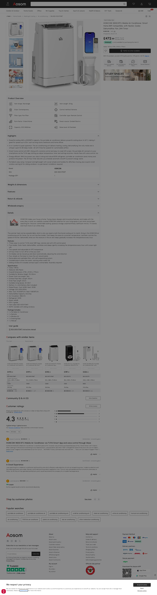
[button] (3, 591)
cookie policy (24, 590)
